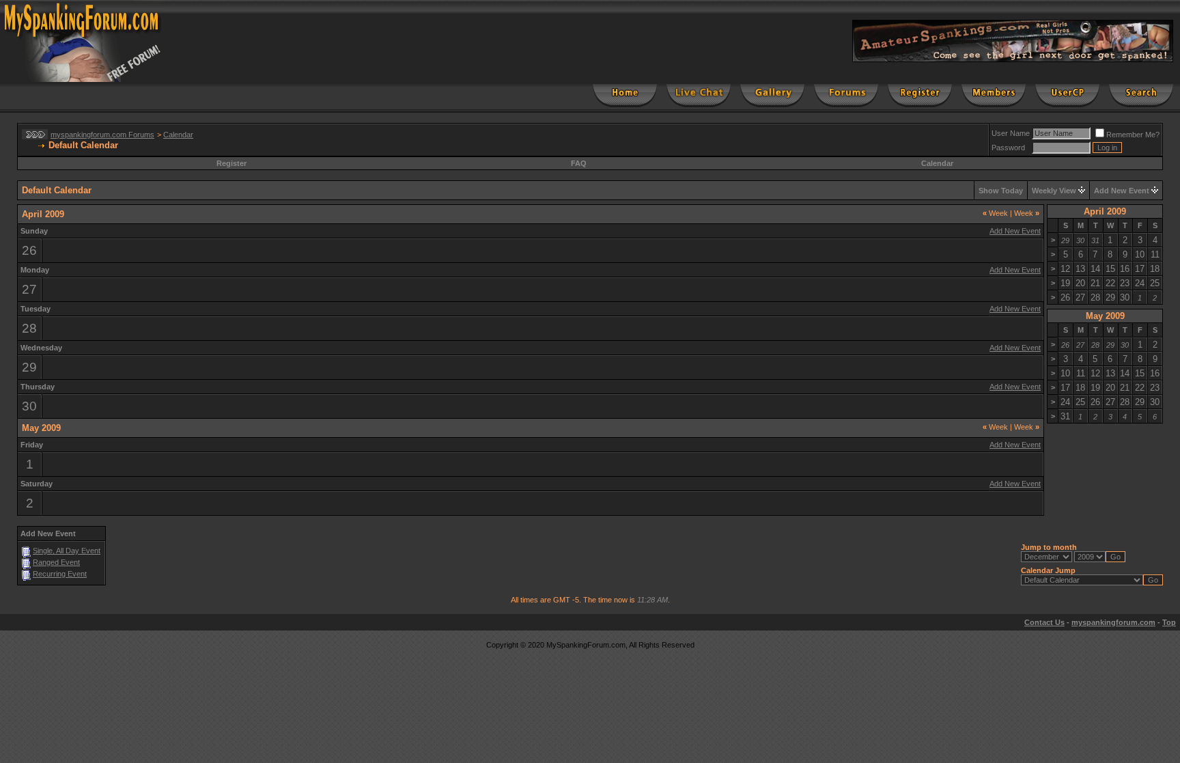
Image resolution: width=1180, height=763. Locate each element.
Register (231, 163)
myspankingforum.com (1113, 622)
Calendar (178, 134)
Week (995, 213)
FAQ (579, 163)
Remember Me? (1133, 134)
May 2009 (1105, 316)
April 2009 (1105, 211)
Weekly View (1054, 190)
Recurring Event (60, 574)
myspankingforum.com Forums (102, 134)
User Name (1011, 133)
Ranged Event (56, 562)
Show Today (1001, 190)
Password (1008, 147)
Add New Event (1121, 190)
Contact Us (1044, 622)
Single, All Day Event (66, 550)
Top (1169, 622)
